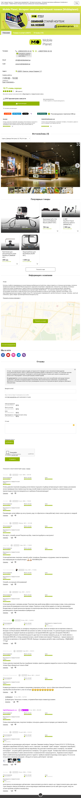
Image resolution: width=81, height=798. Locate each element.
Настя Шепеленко (8, 570)
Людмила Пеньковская (10, 675)
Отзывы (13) (38, 33)
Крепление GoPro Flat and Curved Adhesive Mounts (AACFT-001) (50, 220)
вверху (28, 468)
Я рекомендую (22, 103)
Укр (76, 3)
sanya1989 (6, 545)
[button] (78, 144)
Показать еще (40, 269)
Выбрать (10, 442)
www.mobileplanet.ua (23, 64)
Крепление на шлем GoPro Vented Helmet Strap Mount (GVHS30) (11, 226)
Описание (6, 33)
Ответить (5, 493)
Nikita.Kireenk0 (7, 651)
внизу (23, 468)
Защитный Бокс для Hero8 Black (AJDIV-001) (29, 253)
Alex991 (5, 592)
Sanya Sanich (6, 620)
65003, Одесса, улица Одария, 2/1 (29, 71)
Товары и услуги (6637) (22, 33)
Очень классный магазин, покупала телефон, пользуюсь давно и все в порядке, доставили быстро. (59, 122)
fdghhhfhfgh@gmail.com (48, 119)
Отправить (12, 459)
